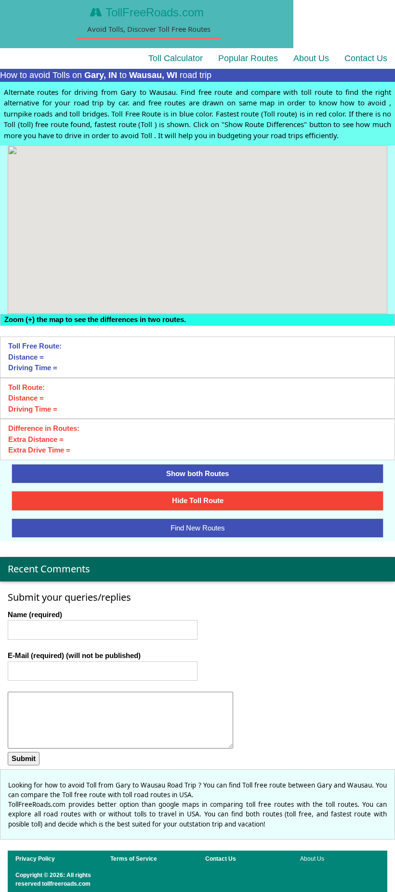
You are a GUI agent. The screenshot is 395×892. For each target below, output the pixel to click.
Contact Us (365, 58)
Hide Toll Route (198, 500)
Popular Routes (248, 58)
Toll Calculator (175, 58)
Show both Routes (197, 473)
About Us (311, 58)
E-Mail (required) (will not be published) (74, 655)
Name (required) (35, 614)
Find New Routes (198, 528)
